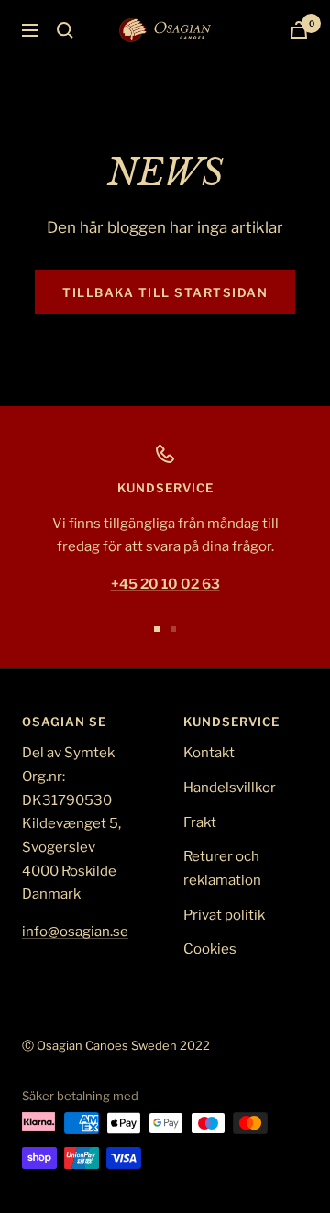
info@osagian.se (75, 931)
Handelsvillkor (229, 787)
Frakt (199, 822)
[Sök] (65, 30)
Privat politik (224, 915)
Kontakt (209, 752)
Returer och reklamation (222, 868)
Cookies (209, 949)
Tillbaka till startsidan (165, 292)
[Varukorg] (299, 30)
